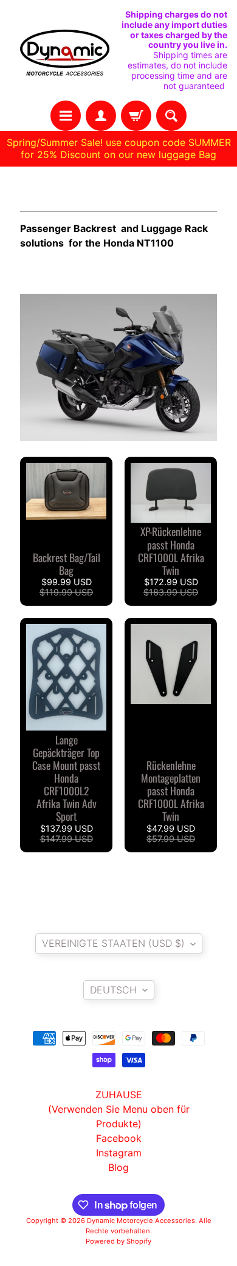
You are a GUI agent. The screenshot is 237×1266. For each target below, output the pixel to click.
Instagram (119, 1153)
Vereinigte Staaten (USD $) (113, 943)
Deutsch (113, 990)
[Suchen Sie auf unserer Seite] (171, 116)
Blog (118, 1167)
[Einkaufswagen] (136, 116)
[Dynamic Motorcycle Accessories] (64, 50)
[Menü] (65, 116)
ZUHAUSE (118, 1095)
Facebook (119, 1138)
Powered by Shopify (118, 1241)
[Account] (101, 116)
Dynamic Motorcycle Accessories (141, 1220)
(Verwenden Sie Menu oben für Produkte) (119, 1116)
